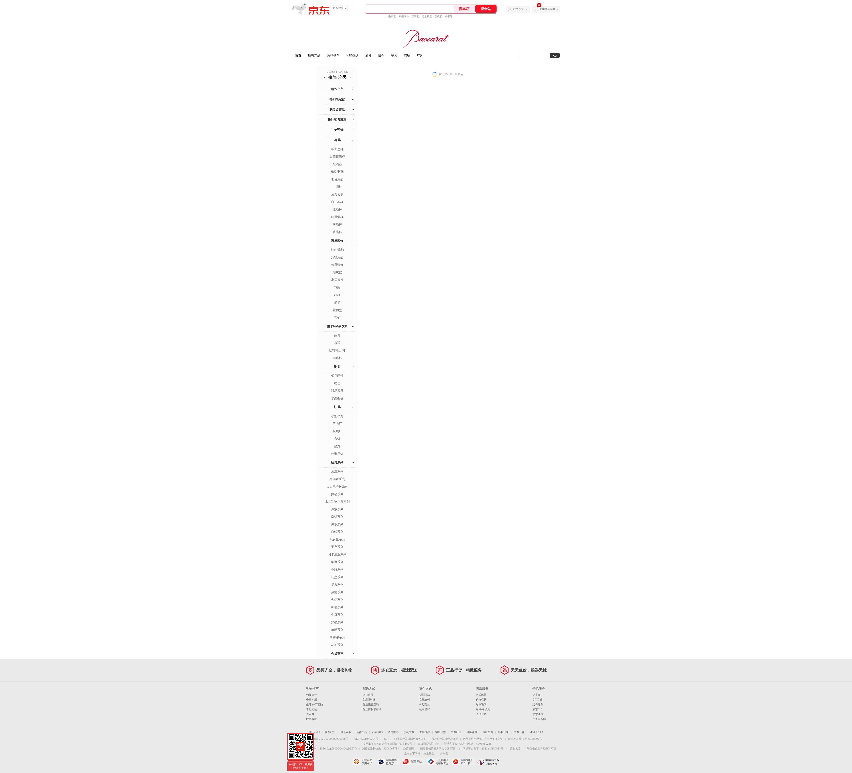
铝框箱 (449, 16)
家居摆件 (337, 280)
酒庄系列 (337, 471)
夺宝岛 (536, 694)
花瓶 (407, 55)
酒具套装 (337, 194)
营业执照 (515, 748)
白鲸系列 (337, 532)
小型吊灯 (337, 416)
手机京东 (409, 732)
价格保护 (481, 699)
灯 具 (337, 407)
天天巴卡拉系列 (337, 486)
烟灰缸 (337, 272)
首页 (298, 55)
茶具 (337, 335)
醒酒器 (337, 164)
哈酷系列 (337, 630)
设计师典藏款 (337, 119)
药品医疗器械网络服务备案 (410, 738)
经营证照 (408, 748)
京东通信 (537, 714)
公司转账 (424, 709)
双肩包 (415, 16)
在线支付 (424, 699)
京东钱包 (429, 753)
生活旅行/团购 (314, 704)
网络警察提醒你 (388, 761)
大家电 (310, 714)
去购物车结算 (547, 9)
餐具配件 (337, 375)
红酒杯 (337, 209)
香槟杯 (337, 232)
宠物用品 (337, 257)
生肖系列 (337, 614)
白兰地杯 (337, 202)
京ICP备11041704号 (365, 738)
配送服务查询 (371, 704)
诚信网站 (413, 761)
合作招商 (361, 732)
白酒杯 (337, 186)
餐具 (394, 55)
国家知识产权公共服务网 (488, 761)
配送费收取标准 (372, 709)
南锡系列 (337, 516)
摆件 (381, 55)
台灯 (337, 438)
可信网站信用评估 (364, 761)
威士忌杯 (337, 149)
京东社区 (456, 732)
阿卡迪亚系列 (337, 554)
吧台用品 (337, 179)
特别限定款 (337, 99)
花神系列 (337, 645)
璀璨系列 (337, 562)
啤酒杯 (337, 224)
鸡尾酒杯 (337, 217)
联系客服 (311, 719)
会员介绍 (311, 699)
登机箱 (438, 16)
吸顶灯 (337, 431)
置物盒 (337, 310)
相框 (337, 295)
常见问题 (311, 709)
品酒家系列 (337, 479)
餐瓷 (337, 383)
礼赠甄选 (352, 55)
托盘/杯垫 (337, 171)
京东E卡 (537, 709)
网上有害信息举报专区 (438, 761)
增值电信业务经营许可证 (541, 748)
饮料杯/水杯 (337, 350)
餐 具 (337, 366)
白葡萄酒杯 (337, 156)
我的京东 (518, 9)
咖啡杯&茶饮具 (337, 326)
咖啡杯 (337, 358)
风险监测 (472, 732)
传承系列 (337, 524)
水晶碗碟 (337, 398)
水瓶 (337, 343)
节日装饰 (337, 265)
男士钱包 (427, 16)
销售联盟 (440, 732)
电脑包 (392, 16)
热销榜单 (333, 55)
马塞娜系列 (337, 637)
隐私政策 (503, 732)
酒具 (368, 55)
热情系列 (337, 592)
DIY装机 (537, 699)
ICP (386, 738)
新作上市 (337, 89)
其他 (337, 317)
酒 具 (337, 140)
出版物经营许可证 (428, 743)
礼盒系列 (337, 577)
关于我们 (314, 732)
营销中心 (393, 732)
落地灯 (337, 423)
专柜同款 (403, 16)
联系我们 (330, 732)
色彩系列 (337, 569)
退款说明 (481, 704)
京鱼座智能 (539, 719)
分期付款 (424, 704)
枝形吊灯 (337, 453)
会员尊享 (337, 653)
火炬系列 (337, 599)
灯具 (420, 55)
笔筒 (337, 302)
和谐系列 (337, 607)
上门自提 (368, 694)
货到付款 (424, 694)
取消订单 (481, 714)
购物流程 (311, 694)
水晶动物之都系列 (337, 501)
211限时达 (369, 699)
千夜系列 (337, 547)
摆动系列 (337, 494)
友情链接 (424, 732)
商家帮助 (377, 732)
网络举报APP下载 (463, 761)
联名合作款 (337, 109)
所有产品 (314, 55)
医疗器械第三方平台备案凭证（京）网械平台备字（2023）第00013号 (461, 748)
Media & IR (536, 732)
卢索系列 (337, 509)
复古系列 (337, 584)
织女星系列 (337, 539)
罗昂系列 (337, 622)
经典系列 (337, 462)
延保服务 (537, 704)
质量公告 (487, 732)
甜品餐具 (337, 390)
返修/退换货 (483, 709)
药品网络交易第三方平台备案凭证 (483, 738)
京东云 (444, 753)
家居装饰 (337, 240)
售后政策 (481, 694)
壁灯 (337, 446)
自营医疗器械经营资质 (444, 738)
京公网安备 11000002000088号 (329, 738)
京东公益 (519, 732)
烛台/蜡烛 (337, 249)
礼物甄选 (337, 129)
